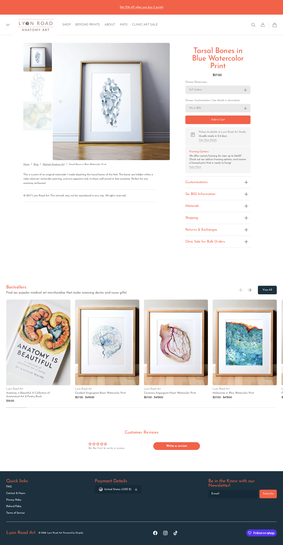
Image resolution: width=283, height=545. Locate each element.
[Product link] (38, 351)
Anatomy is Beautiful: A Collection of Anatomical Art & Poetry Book (28, 395)
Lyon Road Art (54, 533)
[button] (253, 25)
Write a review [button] (176, 446)
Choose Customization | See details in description (212, 100)
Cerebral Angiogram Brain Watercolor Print (100, 393)
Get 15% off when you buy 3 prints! (141, 7)
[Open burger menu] (8, 25)
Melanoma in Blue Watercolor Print (233, 393)
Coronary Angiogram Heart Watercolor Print (170, 393)
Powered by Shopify (73, 533)
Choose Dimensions (196, 82)
